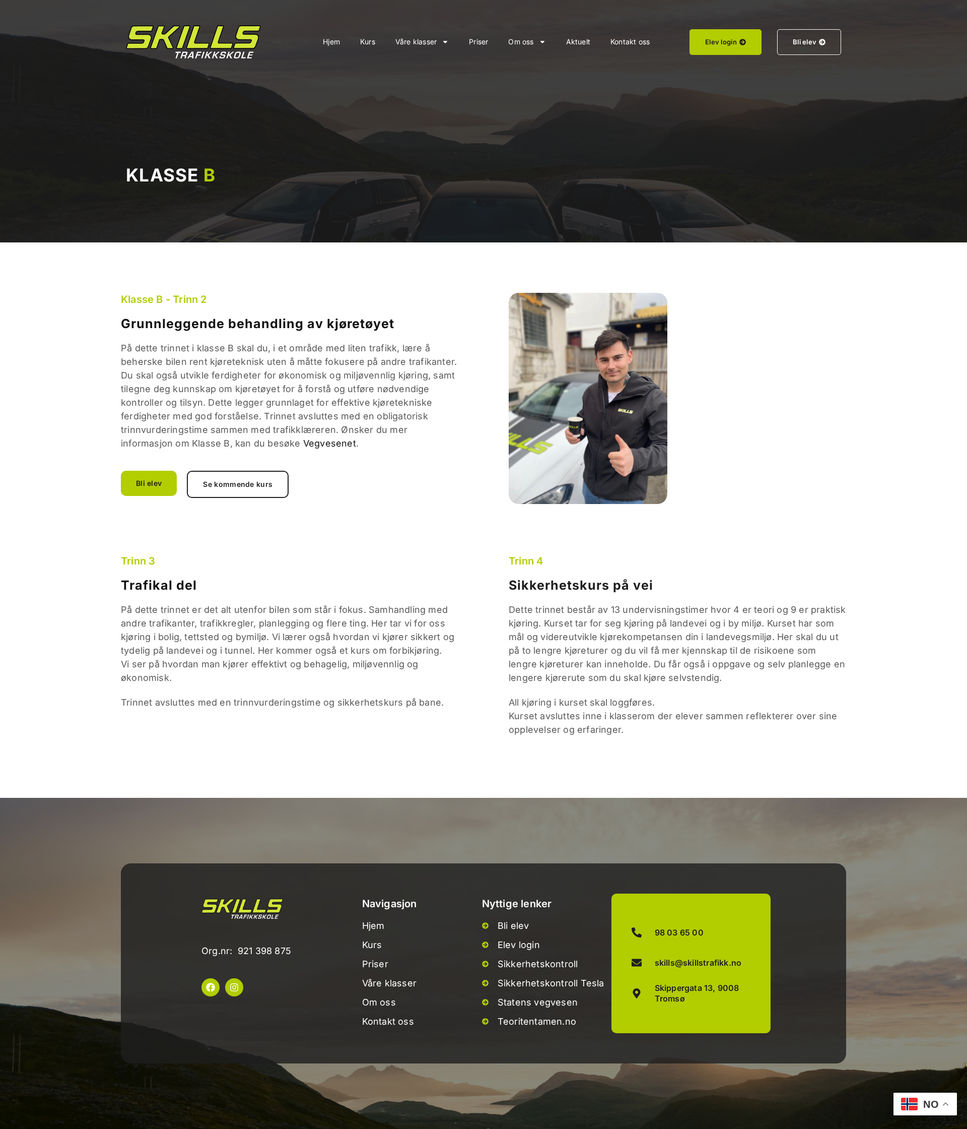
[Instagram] (234, 987)
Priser (478, 41)
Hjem (331, 41)
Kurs (367, 41)
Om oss (520, 41)
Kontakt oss (630, 41)
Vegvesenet (329, 443)
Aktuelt (578, 41)
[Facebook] (210, 987)
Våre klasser (416, 41)
